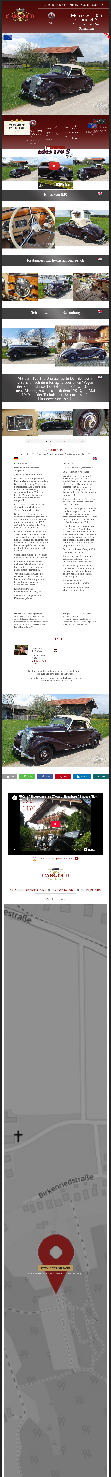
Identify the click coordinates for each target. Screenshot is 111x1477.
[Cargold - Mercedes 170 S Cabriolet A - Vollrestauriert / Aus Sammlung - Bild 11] (55, 423)
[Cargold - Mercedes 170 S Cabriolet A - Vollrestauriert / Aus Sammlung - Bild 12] (91, 422)
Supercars (91, 890)
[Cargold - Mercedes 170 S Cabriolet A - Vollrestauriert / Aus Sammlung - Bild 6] (55, 287)
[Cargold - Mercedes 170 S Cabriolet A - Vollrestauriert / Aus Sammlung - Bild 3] (29, 228)
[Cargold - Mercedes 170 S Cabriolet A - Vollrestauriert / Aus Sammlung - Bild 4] (82, 228)
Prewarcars (63, 890)
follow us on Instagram (49, 858)
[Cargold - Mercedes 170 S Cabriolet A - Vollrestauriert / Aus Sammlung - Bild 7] (91, 286)
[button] (9, 776)
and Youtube (67, 858)
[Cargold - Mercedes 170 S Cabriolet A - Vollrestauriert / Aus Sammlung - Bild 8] (29, 346)
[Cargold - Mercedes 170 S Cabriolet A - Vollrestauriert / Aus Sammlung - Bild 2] (91, 169)
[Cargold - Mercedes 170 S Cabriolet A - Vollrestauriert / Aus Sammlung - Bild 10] (20, 422)
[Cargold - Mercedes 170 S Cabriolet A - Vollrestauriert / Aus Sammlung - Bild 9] (82, 346)
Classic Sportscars (28, 890)
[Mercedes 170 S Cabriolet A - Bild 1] (55, 74)
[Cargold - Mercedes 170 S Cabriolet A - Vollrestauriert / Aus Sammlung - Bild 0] (20, 169)
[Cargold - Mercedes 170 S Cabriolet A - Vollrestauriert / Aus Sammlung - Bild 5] (20, 286)
